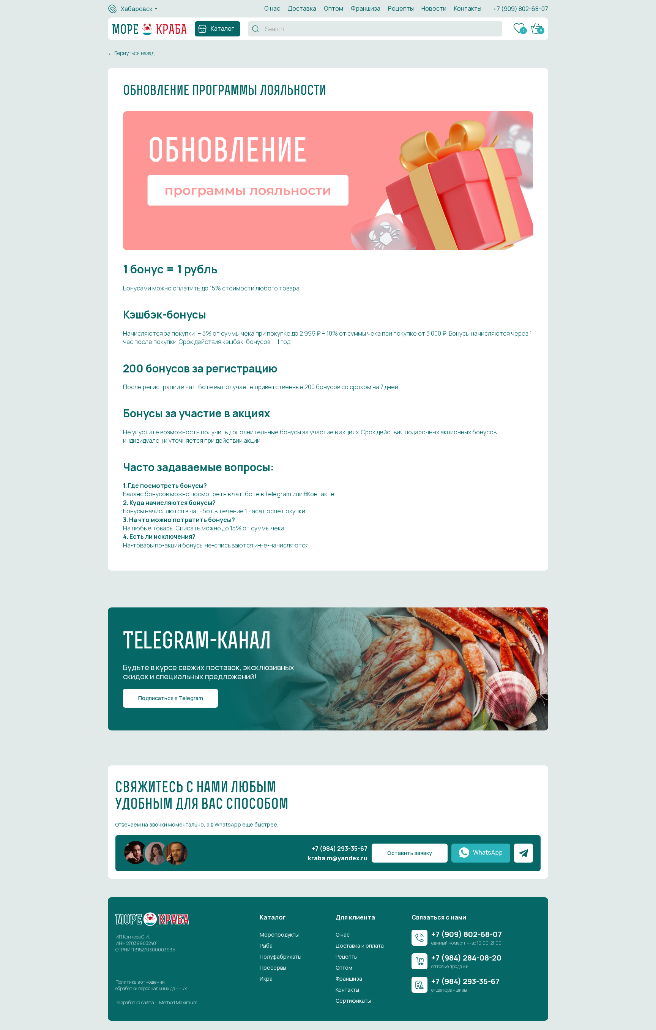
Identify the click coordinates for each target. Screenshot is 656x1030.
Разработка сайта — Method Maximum (156, 1002)
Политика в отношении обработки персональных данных (151, 985)
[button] (410, 853)
